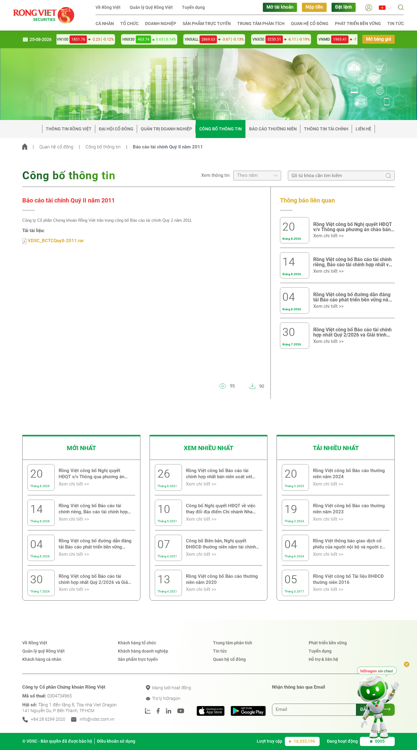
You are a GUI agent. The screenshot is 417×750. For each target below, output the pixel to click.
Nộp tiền (314, 7)
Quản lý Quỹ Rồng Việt (151, 7)
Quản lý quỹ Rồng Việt (43, 651)
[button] (368, 7)
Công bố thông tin (220, 128)
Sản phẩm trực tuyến (207, 23)
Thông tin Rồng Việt (69, 128)
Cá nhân (105, 23)
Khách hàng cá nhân (41, 659)
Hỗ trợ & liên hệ (323, 659)
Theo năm (247, 175)
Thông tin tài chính (326, 128)
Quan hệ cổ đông (309, 23)
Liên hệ (363, 128)
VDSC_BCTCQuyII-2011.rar (55, 240)
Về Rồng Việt (108, 7)
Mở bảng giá (378, 39)
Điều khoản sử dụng (116, 741)
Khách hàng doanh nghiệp (143, 651)
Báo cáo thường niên (273, 128)
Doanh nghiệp (160, 23)
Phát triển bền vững (358, 23)
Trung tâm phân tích (261, 23)
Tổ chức (129, 23)
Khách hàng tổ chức (137, 642)
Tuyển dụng (193, 7)
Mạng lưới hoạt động (171, 687)
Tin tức (395, 23)
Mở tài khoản (280, 7)
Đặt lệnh (343, 7)
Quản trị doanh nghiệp (166, 128)
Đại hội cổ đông (116, 128)
